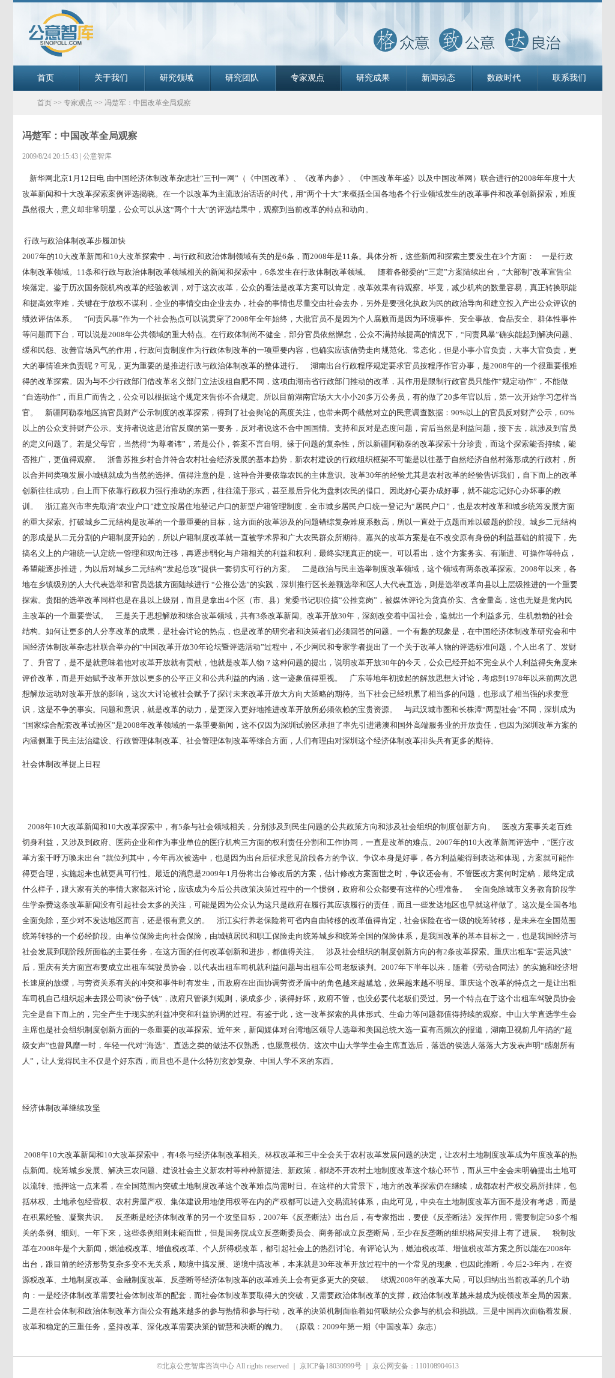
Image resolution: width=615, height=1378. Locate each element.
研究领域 (176, 77)
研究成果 (373, 77)
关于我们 (111, 77)
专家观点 (307, 77)
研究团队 (242, 77)
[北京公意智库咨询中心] (307, 63)
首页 (45, 77)
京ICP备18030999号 (331, 1366)
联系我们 (569, 77)
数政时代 (504, 77)
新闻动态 (438, 77)
